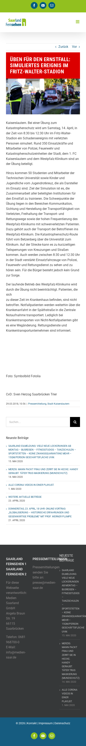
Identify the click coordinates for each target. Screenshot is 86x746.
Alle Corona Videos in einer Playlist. (31, 485)
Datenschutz (62, 723)
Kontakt (32, 723)
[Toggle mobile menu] (78, 22)
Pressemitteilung (37, 403)
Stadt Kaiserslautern (58, 403)
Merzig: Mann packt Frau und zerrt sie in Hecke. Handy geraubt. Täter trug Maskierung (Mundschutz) (70, 660)
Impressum (46, 723)
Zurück (63, 47)
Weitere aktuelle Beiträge (25, 497)
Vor (74, 47)
